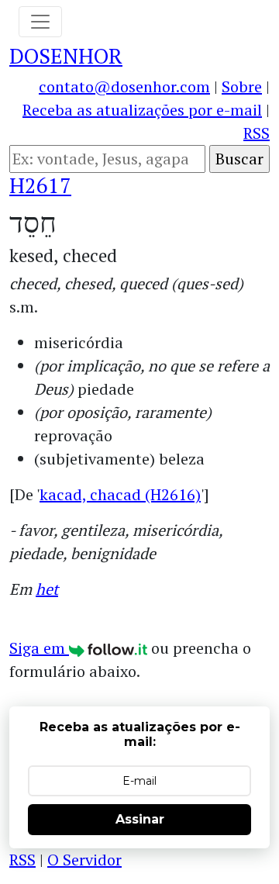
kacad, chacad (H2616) (120, 494)
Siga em (39, 647)
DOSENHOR (65, 56)
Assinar (139, 819)
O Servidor (84, 859)
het (47, 588)
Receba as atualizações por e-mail (142, 109)
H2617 (40, 185)
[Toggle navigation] (40, 21)
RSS (256, 133)
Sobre (242, 86)
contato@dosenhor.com (124, 86)
